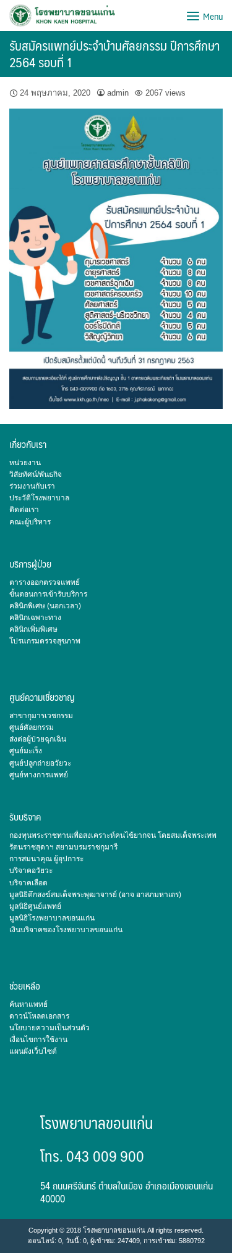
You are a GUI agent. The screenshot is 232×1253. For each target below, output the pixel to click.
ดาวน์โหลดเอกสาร (39, 1016)
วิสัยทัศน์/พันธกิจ (35, 474)
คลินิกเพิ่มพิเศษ (33, 629)
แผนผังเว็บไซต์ (33, 1051)
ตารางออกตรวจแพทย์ (44, 582)
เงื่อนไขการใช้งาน (38, 1039)
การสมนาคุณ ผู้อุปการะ (46, 858)
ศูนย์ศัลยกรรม (31, 727)
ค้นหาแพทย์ (28, 1004)
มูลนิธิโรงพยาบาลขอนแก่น (52, 918)
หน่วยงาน (25, 462)
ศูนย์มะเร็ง (25, 750)
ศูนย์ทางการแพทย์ (38, 775)
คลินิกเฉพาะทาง (35, 617)
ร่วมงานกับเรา (32, 486)
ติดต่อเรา (24, 509)
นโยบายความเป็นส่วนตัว (49, 1027)
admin (118, 92)
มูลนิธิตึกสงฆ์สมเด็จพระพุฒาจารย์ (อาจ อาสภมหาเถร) (95, 894)
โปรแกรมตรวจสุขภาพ (44, 641)
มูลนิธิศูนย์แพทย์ (35, 906)
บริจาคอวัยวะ (31, 870)
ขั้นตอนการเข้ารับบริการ (48, 594)
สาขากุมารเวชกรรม (41, 715)
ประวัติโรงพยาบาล (39, 498)
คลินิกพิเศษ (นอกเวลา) (45, 606)
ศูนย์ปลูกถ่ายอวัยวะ (40, 763)
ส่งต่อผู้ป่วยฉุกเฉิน (37, 739)
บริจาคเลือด (28, 883)
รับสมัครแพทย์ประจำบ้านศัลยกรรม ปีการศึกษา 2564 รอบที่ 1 (114, 54)
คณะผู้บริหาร (30, 522)
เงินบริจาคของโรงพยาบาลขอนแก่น (65, 929)
